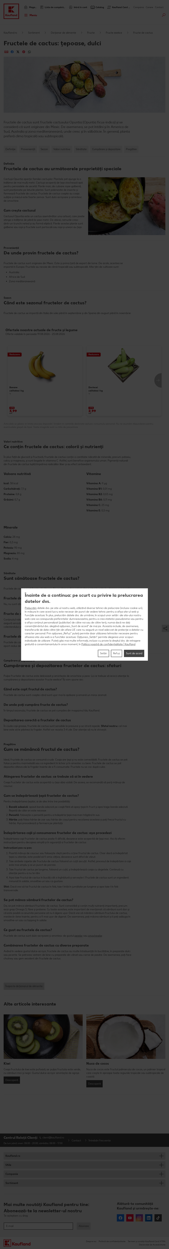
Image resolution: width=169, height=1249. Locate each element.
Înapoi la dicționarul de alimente (24, 986)
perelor (78, 935)
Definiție (10, 149)
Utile (8, 1164)
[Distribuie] (6, 52)
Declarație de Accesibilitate (152, 1244)
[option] (44, 380)
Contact (159, 7)
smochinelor (95, 935)
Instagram (139, 1217)
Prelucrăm (31, 608)
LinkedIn (148, 1217)
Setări (103, 653)
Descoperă (11, 1080)
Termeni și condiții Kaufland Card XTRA (146, 1241)
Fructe (91, 32)
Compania (138, 7)
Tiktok (158, 1217)
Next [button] (158, 380)
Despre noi (91, 1241)
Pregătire (131, 149)
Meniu (33, 15)
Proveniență (28, 149)
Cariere (149, 7)
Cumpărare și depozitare (106, 149)
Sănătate (81, 149)
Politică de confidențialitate (112, 1241)
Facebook (120, 1217)
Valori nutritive (61, 149)
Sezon (44, 149)
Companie (11, 1174)
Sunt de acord (134, 653)
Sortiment (34, 32)
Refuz (116, 653)
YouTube (130, 1217)
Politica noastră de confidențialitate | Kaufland (108, 644)
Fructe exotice (114, 32)
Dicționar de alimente (63, 32)
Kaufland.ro (10, 32)
